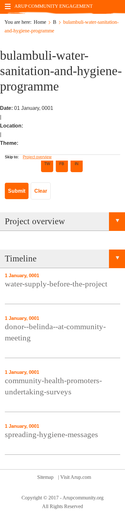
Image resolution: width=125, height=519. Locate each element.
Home (40, 22)
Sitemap (45, 477)
